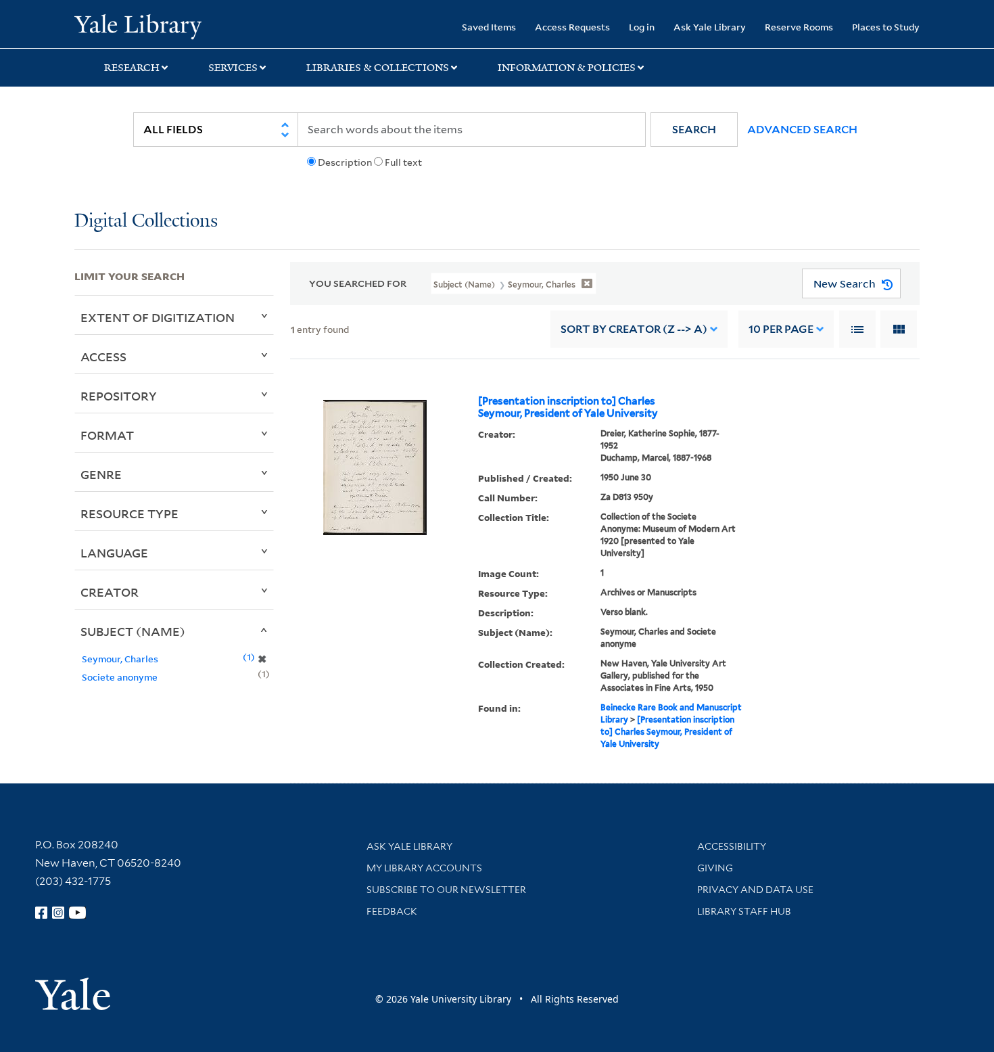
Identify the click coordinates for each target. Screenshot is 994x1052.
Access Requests (572, 26)
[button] (694, 129)
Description (345, 162)
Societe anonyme (120, 676)
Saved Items (489, 26)
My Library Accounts (424, 868)
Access (103, 356)
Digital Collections (146, 221)
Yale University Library (137, 26)
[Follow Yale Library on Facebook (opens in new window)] (41, 913)
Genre (101, 474)
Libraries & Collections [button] (377, 67)
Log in (642, 26)
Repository (118, 396)
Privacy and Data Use (755, 889)
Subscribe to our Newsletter (446, 889)
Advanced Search (802, 129)
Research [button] (132, 67)
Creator (109, 592)
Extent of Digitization (157, 317)
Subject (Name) (132, 631)
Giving (715, 868)
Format (107, 435)
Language (114, 553)
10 (781, 329)
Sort (634, 329)
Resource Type (129, 513)
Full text (403, 162)
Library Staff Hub (744, 911)
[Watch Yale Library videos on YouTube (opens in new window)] (78, 913)
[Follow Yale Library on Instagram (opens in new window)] (58, 913)
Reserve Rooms (799, 26)
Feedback (391, 911)
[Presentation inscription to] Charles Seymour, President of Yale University (568, 407)
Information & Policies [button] (567, 67)
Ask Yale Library (709, 26)
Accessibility (731, 846)
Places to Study (886, 26)
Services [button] (233, 67)
